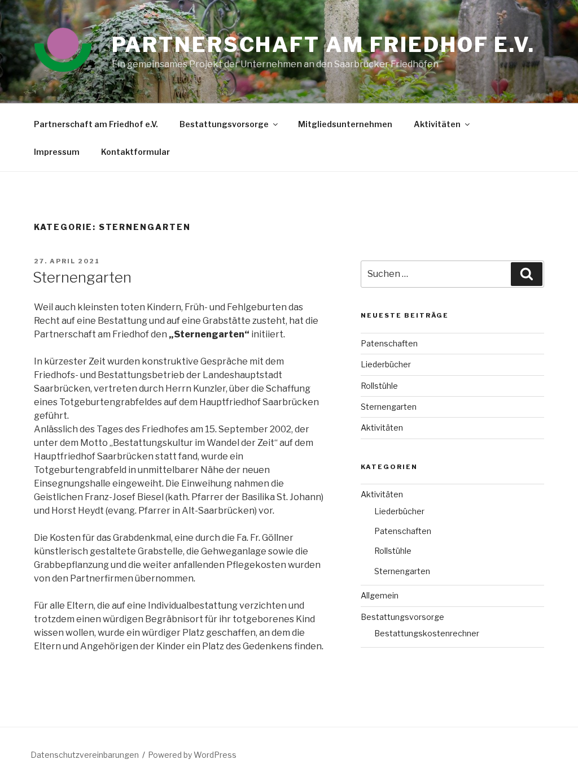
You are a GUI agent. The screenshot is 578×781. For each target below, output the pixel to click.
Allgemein (380, 595)
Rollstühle (379, 385)
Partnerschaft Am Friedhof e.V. (323, 44)
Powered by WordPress (192, 755)
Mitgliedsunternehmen (345, 124)
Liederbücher (386, 364)
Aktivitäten (437, 124)
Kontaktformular (135, 152)
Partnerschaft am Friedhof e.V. (96, 124)
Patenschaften (389, 343)
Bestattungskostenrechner (426, 633)
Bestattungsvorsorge (224, 124)
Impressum (57, 152)
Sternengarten (82, 277)
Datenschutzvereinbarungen (84, 755)
